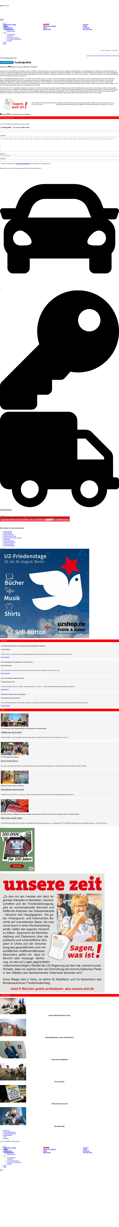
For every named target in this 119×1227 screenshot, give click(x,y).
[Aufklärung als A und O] (15, 726)
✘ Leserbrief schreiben (7, 117)
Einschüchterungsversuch (12, 789)
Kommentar (34, 66)
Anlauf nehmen (7, 531)
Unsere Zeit (102, 50)
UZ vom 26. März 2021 (23, 66)
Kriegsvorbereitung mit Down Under (59, 1015)
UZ (4, 23)
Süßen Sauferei (7, 533)
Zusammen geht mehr (9, 542)
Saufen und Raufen (8, 541)
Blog (4, 24)
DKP (4, 44)
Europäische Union (18, 114)
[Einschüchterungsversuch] (15, 783)
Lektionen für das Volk (9, 536)
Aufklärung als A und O (11, 732)
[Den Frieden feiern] (15, 754)
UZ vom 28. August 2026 (14, 39)
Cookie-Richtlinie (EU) (9, 1133)
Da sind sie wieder (8, 544)
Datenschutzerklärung (22, 163)
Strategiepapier (11, 31)
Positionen (108, 50)
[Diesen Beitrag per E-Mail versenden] (95, 55)
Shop (4, 42)
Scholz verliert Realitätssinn (59, 1059)
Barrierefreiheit (7, 1135)
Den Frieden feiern (9, 761)
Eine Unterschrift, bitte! (11, 818)
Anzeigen (6, 1138)
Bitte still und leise (8, 534)
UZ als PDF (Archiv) (13, 37)
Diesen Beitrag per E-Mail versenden (111, 55)
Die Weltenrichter (59, 1126)
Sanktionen (27, 114)
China (8, 29)
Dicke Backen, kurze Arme (60, 1103)
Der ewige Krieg (59, 1081)
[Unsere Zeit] (22, 18)
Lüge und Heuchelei (9, 545)
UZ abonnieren (11, 34)
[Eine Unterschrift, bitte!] (15, 812)
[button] (0, 1143)
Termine (5, 26)
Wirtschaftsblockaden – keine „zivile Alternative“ (59, 1037)
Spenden (9, 40)
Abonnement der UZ (49, 104)
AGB (5, 1137)
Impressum (6, 1130)
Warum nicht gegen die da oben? (12, 537)
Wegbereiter (6, 539)
